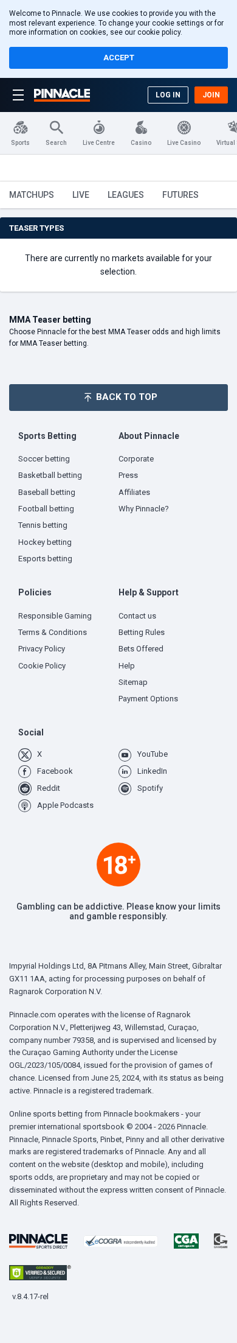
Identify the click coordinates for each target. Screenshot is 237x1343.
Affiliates (134, 492)
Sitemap (133, 682)
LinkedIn (152, 771)
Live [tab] (80, 195)
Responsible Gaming (55, 615)
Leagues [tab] (126, 195)
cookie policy (158, 32)
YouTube (152, 754)
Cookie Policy (42, 665)
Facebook (55, 771)
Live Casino (184, 142)
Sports (20, 142)
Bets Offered (140, 648)
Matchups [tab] (31, 195)
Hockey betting (45, 542)
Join (211, 95)
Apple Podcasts (65, 805)
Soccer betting (44, 458)
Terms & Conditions (52, 632)
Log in (168, 95)
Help (126, 665)
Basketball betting (50, 475)
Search (56, 142)
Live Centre (99, 142)
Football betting (46, 508)
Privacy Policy (41, 648)
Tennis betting (42, 525)
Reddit (48, 788)
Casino (141, 142)
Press (128, 475)
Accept (118, 57)
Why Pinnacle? (143, 508)
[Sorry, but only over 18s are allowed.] (118, 864)
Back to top (126, 396)
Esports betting (45, 558)
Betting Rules (141, 632)
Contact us (137, 615)
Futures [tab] (180, 195)
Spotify (150, 788)
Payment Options (148, 698)
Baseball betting (46, 492)
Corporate (136, 458)
